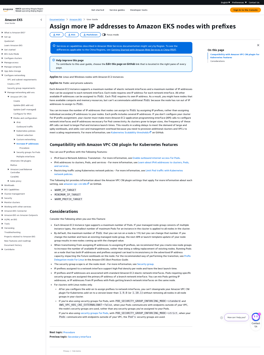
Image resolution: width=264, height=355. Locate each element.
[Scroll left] (89, 9)
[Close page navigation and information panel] (258, 45)
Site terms (76, 351)
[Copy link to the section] (47, 144)
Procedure (69, 332)
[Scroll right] (150, 9)
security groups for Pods (94, 313)
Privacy (66, 351)
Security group (145, 264)
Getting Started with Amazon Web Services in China (140, 49)
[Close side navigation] (41, 19)
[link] (92, 19)
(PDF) (173, 49)
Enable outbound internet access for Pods (156, 157)
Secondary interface (79, 336)
